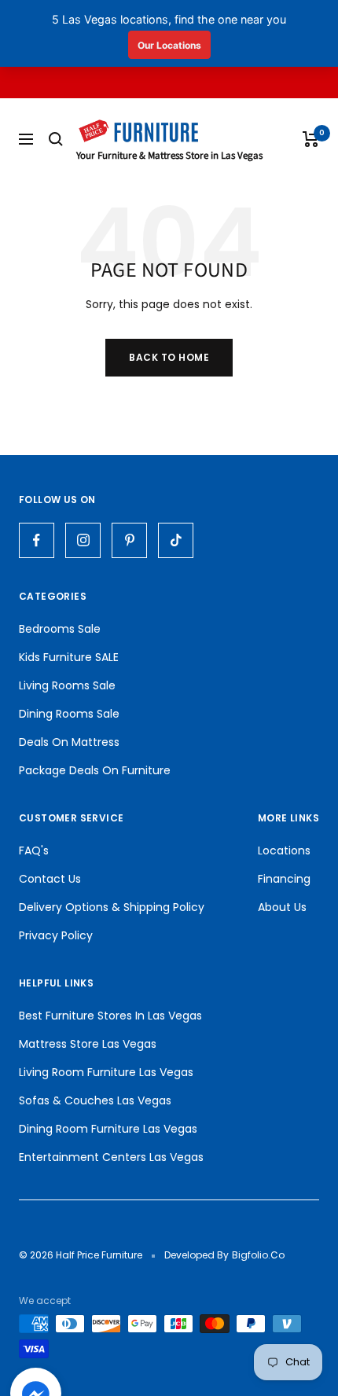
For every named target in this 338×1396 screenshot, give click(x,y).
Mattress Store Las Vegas (87, 1044)
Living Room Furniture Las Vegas (106, 1072)
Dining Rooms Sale (69, 714)
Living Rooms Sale (67, 685)
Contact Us (50, 879)
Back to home (169, 357)
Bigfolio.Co (258, 1255)
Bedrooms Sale (60, 629)
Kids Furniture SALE (69, 657)
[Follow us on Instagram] (83, 540)
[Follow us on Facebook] (36, 540)
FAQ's (34, 850)
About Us (282, 907)
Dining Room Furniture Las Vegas (108, 1129)
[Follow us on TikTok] (175, 540)
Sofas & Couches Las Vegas (95, 1100)
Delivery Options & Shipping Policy (111, 907)
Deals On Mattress (69, 742)
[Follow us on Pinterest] (129, 540)
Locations (284, 850)
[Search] (56, 139)
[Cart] (311, 139)
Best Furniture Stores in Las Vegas (110, 1015)
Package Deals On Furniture (95, 770)
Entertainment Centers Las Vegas (111, 1157)
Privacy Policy (56, 935)
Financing (284, 879)
